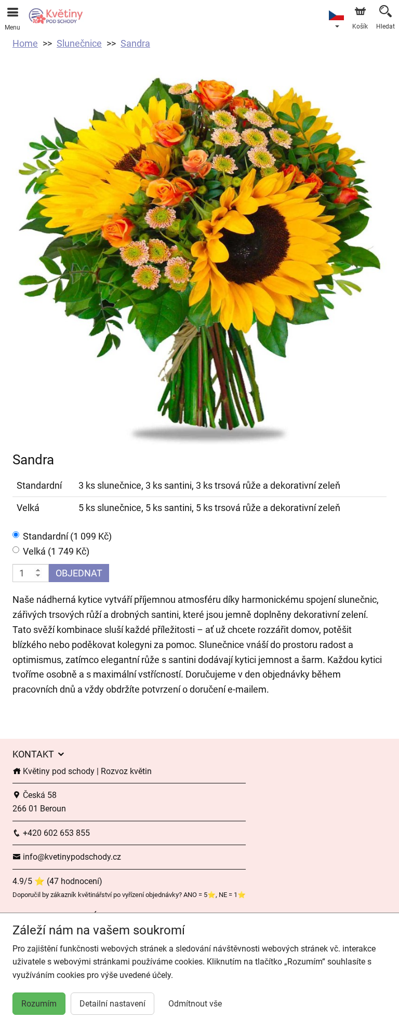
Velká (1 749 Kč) (56, 551)
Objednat (79, 573)
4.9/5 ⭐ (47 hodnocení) (57, 881)
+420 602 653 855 (55, 833)
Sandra (135, 43)
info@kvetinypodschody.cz (71, 857)
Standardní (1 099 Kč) (67, 536)
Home (25, 43)
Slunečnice (79, 43)
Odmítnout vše (195, 1004)
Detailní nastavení (112, 1004)
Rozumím (39, 1004)
